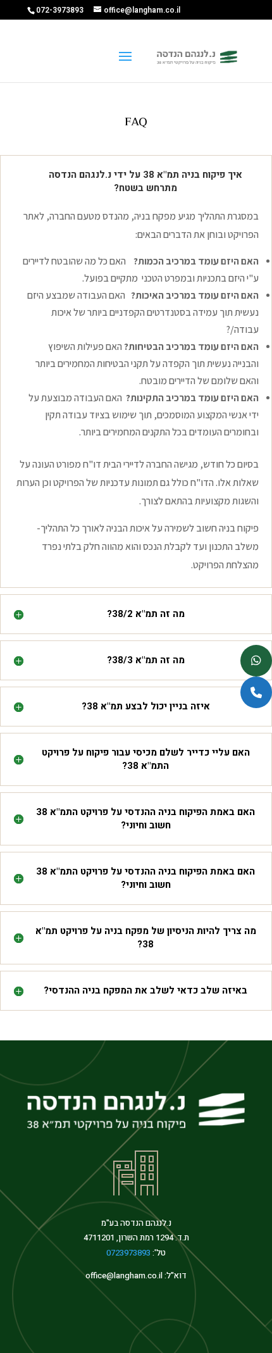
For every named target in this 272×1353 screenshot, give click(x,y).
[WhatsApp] (256, 660)
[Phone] (256, 692)
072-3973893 (59, 10)
